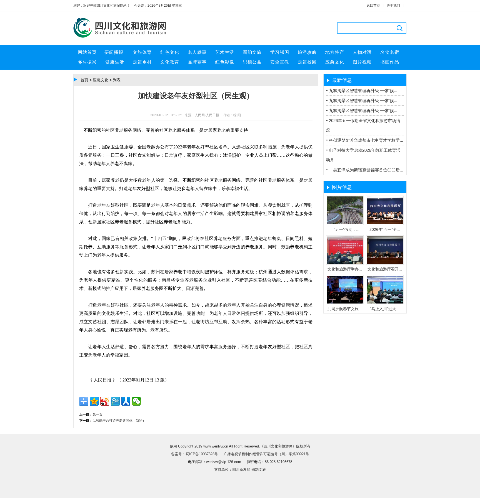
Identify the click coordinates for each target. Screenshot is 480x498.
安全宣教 (279, 62)
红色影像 (224, 62)
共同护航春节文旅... (345, 309)
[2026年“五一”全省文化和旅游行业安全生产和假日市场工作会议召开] (385, 223)
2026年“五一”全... (384, 229)
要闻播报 (114, 52)
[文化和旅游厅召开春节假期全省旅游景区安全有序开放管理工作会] (385, 263)
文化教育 (169, 62)
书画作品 (389, 62)
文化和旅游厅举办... (345, 269)
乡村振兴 (87, 62)
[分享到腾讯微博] (115, 401)
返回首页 (373, 5)
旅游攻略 (307, 52)
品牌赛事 (197, 62)
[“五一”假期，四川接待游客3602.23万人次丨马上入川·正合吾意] (345, 223)
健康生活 (114, 62)
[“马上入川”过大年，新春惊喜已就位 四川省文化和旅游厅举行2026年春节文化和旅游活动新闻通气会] (385, 302)
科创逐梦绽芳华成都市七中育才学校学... (366, 140)
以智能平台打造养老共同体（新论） (119, 421)
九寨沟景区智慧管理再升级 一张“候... (363, 90)
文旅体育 (142, 52)
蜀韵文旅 (252, 52)
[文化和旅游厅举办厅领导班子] (345, 263)
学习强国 (279, 52)
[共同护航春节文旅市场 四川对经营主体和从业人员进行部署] (345, 302)
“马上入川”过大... (384, 309)
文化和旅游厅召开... (385, 269)
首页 (84, 80)
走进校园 (307, 62)
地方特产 (334, 52)
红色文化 (169, 52)
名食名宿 (389, 52)
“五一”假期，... (344, 229)
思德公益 (252, 62)
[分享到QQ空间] (94, 401)
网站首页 (87, 52)
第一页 (97, 414)
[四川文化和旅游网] (122, 38)
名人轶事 (197, 52)
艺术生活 (224, 52)
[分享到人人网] (125, 401)
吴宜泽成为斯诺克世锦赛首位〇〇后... (366, 170)
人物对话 (362, 52)
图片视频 (362, 62)
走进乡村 (142, 62)
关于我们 (393, 5)
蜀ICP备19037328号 (202, 454)
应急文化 (334, 62)
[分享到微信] (136, 401)
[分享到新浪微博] (104, 401)
